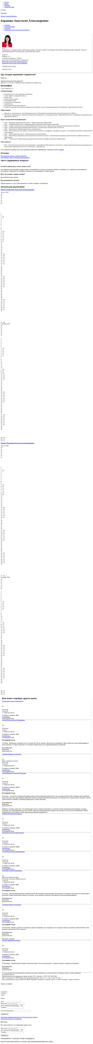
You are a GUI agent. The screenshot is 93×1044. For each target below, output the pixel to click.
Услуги (6, 2)
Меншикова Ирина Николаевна (12, 701)
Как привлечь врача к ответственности (14, 156)
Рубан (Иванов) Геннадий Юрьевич (14, 773)
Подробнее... (6, 717)
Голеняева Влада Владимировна (13, 852)
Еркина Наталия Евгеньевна (12, 814)
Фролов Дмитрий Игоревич (11, 940)
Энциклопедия (9, 7)
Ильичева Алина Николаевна (12, 870)
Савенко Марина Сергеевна (11, 754)
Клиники (7, 5)
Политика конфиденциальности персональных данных (19, 1017)
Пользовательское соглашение (11, 1019)
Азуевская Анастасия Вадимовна (13, 720)
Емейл (61, 149)
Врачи (6, 4)
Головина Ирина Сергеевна (11, 905)
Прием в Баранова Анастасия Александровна (17, 190)
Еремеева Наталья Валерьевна (13, 833)
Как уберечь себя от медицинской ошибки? (15, 157)
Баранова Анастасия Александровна (14, 61)
